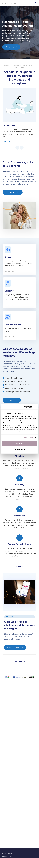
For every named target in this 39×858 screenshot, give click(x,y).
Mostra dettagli (28, 437)
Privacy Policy (7, 853)
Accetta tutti (19, 443)
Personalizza (18, 449)
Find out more (7, 141)
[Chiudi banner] (36, 407)
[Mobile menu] (35, 3)
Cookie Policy (7, 856)
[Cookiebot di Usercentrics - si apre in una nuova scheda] (24, 407)
